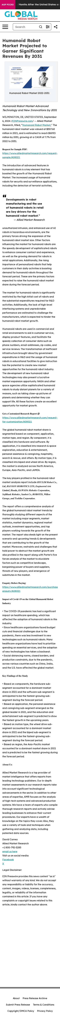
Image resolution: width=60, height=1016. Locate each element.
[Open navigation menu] (5, 27)
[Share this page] (56, 27)
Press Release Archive (35, 998)
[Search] (40, 26)
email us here (9, 851)
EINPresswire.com (22, 121)
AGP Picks (8, 4)
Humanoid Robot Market (36, 125)
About (16, 998)
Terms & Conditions (43, 1004)
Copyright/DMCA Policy (20, 1011)
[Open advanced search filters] (47, 26)
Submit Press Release (18, 1004)
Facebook (8, 859)
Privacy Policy (45, 1011)
